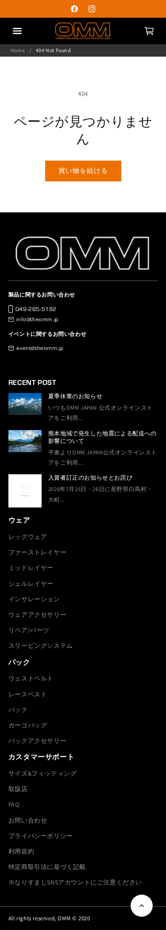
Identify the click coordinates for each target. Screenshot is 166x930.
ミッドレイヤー (31, 568)
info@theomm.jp (37, 319)
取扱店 (18, 789)
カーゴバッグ (27, 725)
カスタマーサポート (41, 756)
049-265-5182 (36, 309)
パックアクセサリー (37, 741)
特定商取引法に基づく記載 (47, 867)
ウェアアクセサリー (37, 615)
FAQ (13, 804)
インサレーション (34, 599)
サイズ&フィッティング (42, 773)
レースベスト (27, 694)
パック (19, 662)
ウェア (19, 520)
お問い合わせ (27, 820)
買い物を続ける (83, 170)
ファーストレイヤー (37, 552)
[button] (149, 31)
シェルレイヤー (31, 584)
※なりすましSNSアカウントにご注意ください (75, 882)
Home (18, 50)
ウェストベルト (31, 678)
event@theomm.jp (39, 348)
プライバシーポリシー (40, 836)
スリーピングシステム (40, 645)
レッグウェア (27, 537)
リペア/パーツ (29, 630)
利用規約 (21, 851)
